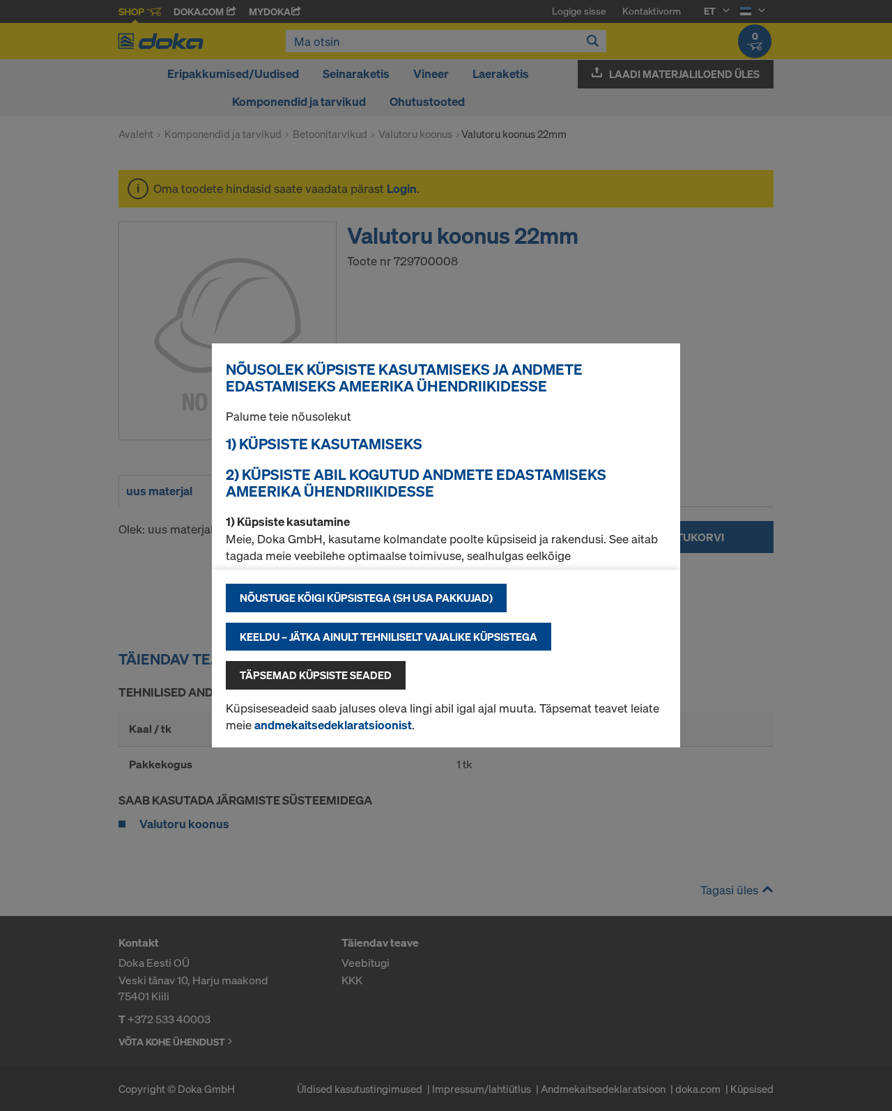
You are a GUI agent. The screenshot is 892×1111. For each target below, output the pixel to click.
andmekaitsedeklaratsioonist (333, 725)
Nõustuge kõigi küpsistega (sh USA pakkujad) (366, 598)
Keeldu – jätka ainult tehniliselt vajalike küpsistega (388, 637)
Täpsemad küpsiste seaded (316, 675)
